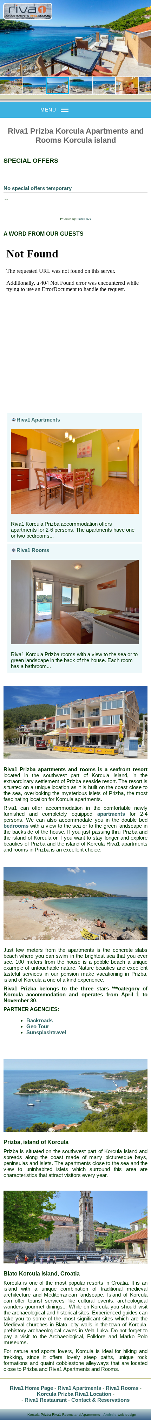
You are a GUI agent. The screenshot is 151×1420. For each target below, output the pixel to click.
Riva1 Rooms (33, 550)
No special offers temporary (38, 188)
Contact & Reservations (100, 1400)
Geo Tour (37, 1026)
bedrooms (16, 826)
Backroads (39, 1020)
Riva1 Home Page (31, 1388)
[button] (6, 38)
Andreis (110, 1414)
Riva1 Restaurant (46, 1400)
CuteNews (84, 219)
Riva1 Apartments (38, 420)
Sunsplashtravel (46, 1032)
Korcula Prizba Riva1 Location (74, 1394)
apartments (111, 814)
